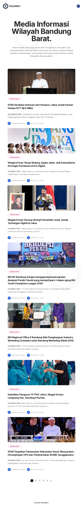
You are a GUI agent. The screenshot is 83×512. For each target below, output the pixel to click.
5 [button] (47, 480)
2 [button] (35, 480)
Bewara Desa (14, 99)
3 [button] (39, 480)
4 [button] (43, 480)
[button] (51, 480)
